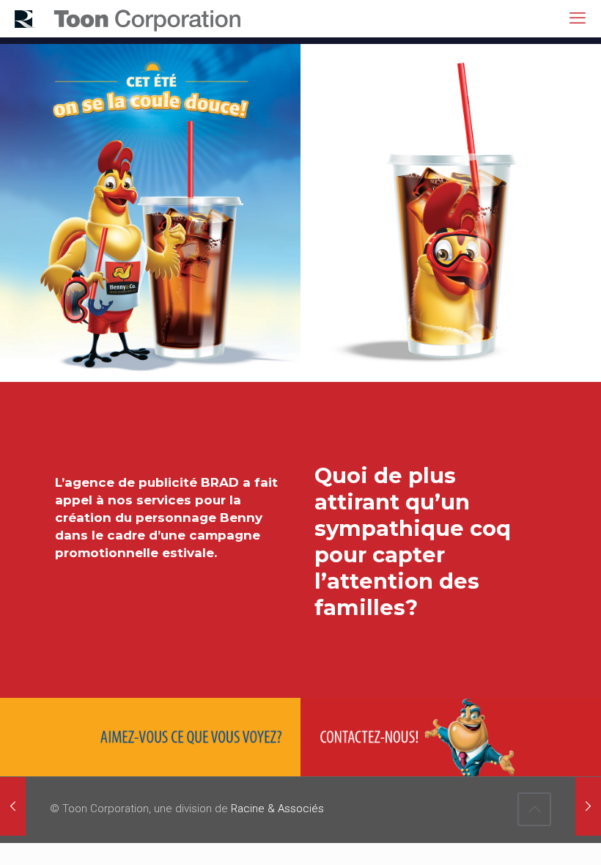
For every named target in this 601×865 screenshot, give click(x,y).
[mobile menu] (577, 18)
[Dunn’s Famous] (588, 806)
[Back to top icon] (534, 809)
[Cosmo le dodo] (13, 806)
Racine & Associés (277, 808)
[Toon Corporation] (128, 18)
